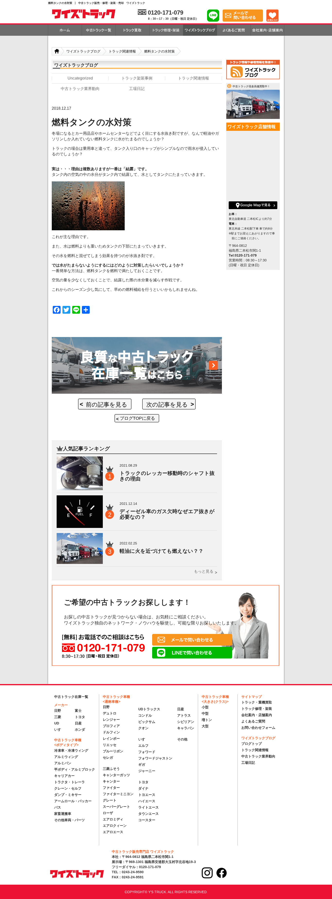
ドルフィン (111, 732)
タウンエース (148, 814)
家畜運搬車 (62, 814)
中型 (205, 713)
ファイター (111, 788)
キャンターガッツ (116, 775)
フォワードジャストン (155, 758)
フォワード (146, 752)
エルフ (143, 746)
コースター (146, 820)
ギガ (141, 764)
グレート (109, 800)
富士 (78, 710)
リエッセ (109, 745)
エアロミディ (113, 819)
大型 (205, 726)
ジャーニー (146, 771)
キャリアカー (64, 776)
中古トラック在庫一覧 (71, 697)
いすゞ (59, 729)
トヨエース (146, 795)
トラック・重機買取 (256, 702)
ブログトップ (251, 744)
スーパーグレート (116, 807)
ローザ (108, 813)
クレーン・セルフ (67, 788)
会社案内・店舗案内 (256, 715)
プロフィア (111, 726)
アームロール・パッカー (73, 801)
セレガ (108, 757)
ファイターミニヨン (118, 794)
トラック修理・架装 (256, 709)
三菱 (57, 717)
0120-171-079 (165, 12)
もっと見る (203, 571)
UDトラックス (149, 709)
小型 (205, 707)
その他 (182, 739)
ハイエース (146, 801)
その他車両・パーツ (69, 820)
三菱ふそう (111, 769)
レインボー (111, 738)
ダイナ (143, 788)
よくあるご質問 (253, 721)
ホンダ (80, 729)
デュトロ (109, 713)
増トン (207, 720)
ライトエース (148, 807)
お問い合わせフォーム (258, 728)
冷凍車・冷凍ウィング (71, 750)
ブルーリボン (113, 751)
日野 (57, 710)
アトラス (184, 715)
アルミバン (62, 763)
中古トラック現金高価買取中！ (251, 86)
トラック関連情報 (255, 750)
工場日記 (248, 763)
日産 (78, 723)
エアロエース (113, 832)
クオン (143, 728)
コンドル (145, 715)
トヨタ (80, 717)
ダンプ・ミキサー (67, 795)
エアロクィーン (115, 826)
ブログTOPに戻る (137, 418)
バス (57, 807)
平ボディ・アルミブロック (74, 769)
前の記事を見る (106, 404)
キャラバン (185, 728)
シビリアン (185, 722)
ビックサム (146, 722)
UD (56, 723)
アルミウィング (66, 757)
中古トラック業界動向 (258, 756)
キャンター (111, 781)
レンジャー (111, 719)
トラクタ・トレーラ (69, 782)
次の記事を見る (167, 404)
